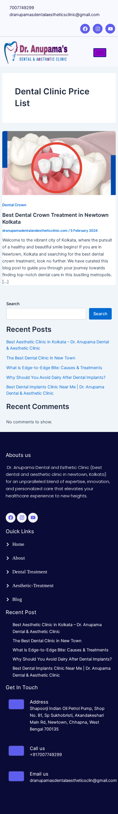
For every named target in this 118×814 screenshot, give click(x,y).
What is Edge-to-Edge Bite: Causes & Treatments (54, 367)
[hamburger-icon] (99, 52)
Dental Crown (14, 205)
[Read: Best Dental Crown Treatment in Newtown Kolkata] (59, 162)
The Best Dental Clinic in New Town (40, 358)
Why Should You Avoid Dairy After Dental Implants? (55, 377)
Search (12, 303)
